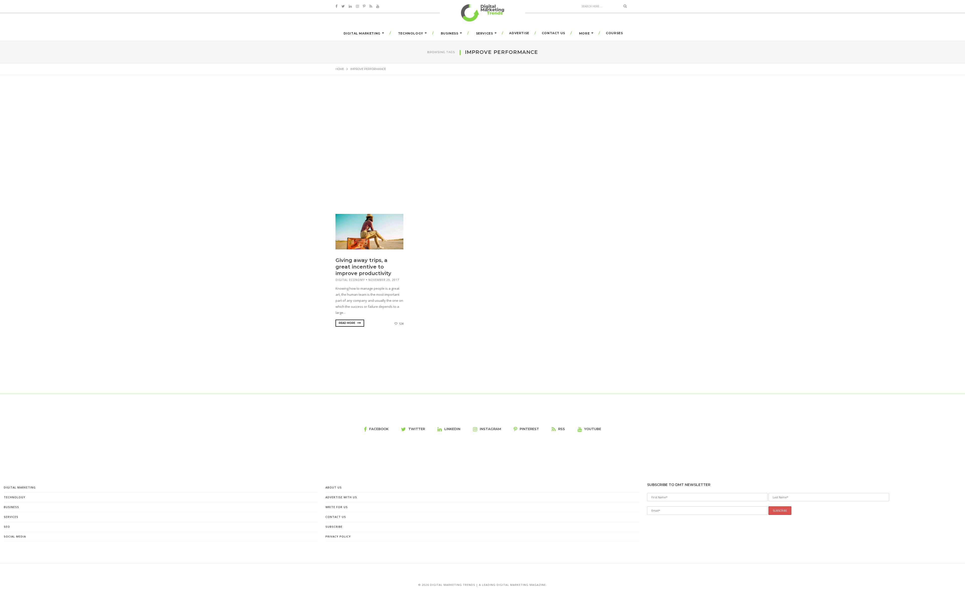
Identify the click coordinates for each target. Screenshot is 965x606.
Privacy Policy (338, 536)
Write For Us (336, 507)
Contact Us (553, 33)
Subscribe (334, 526)
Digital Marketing (362, 33)
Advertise (519, 33)
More (584, 33)
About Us (333, 487)
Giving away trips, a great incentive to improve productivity (363, 266)
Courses (614, 33)
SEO (7, 526)
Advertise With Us (341, 497)
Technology (410, 33)
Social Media (15, 536)
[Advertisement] (482, 130)
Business (449, 33)
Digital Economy (350, 280)
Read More (347, 323)
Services (484, 33)
